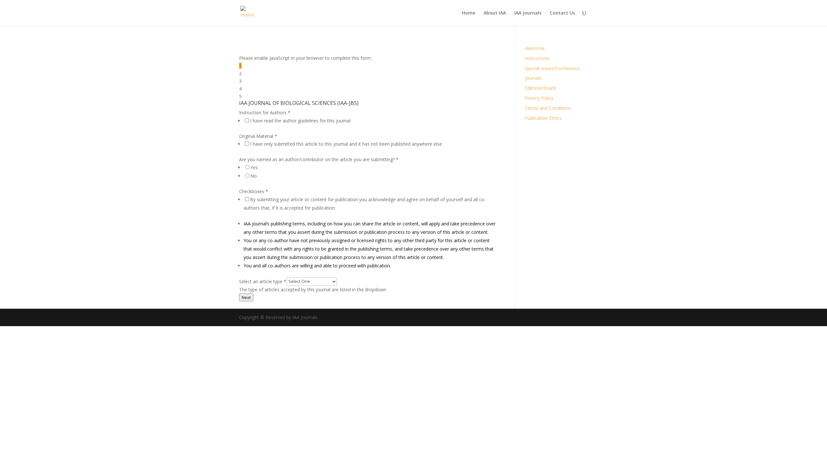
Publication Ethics (543, 118)
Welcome (535, 48)
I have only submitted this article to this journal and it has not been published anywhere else (346, 144)
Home (468, 13)
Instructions (537, 58)
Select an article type (262, 281)
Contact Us (562, 13)
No (253, 176)
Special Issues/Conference (552, 68)
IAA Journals (527, 13)
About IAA (495, 13)
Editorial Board (540, 88)
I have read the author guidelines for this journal (300, 121)
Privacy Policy (539, 98)
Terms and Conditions (548, 108)
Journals (533, 78)
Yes (254, 167)
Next (246, 297)
